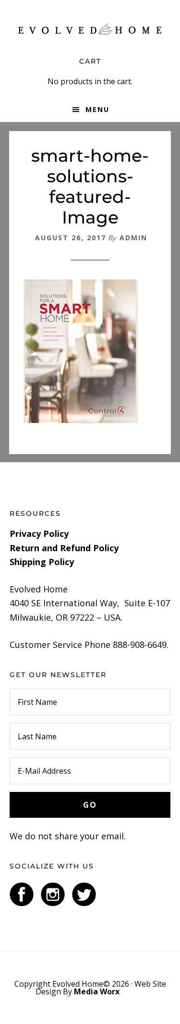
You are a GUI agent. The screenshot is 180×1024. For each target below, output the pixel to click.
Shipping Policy (42, 562)
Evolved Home (90, 29)
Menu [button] (97, 109)
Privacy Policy (39, 533)
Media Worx (97, 991)
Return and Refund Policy (64, 548)
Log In (133, 991)
